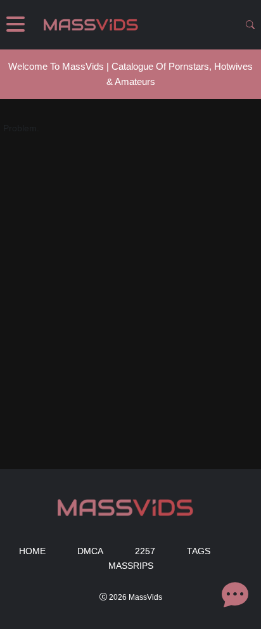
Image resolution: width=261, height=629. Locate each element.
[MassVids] (94, 24)
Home (32, 551)
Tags (198, 551)
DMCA (90, 551)
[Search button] (250, 25)
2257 (145, 551)
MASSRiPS (130, 566)
